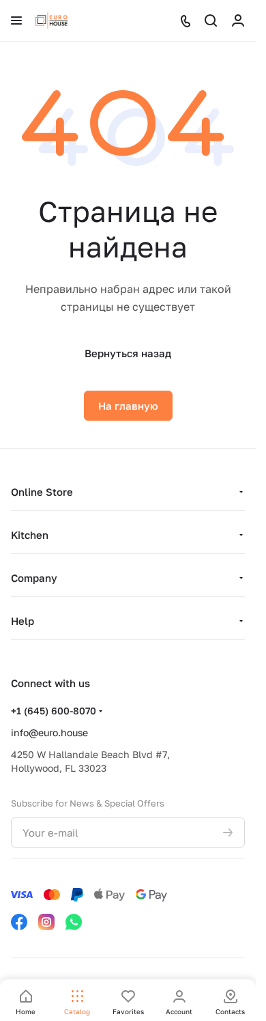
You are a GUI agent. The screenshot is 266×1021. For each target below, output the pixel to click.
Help (22, 621)
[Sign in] (238, 20)
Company (34, 578)
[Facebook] (19, 922)
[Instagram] (46, 922)
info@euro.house (49, 732)
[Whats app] (73, 922)
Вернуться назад (128, 353)
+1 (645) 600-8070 (53, 710)
